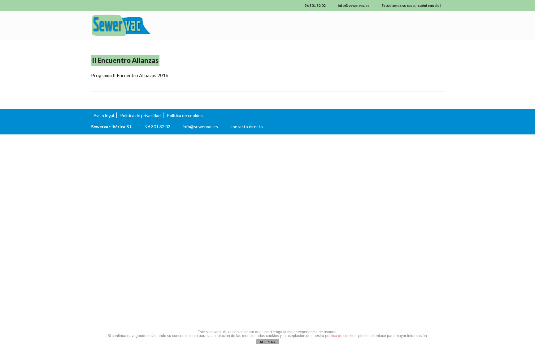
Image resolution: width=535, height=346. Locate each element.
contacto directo (246, 126)
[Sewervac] (146, 25)
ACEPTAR (267, 342)
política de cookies (340, 336)
